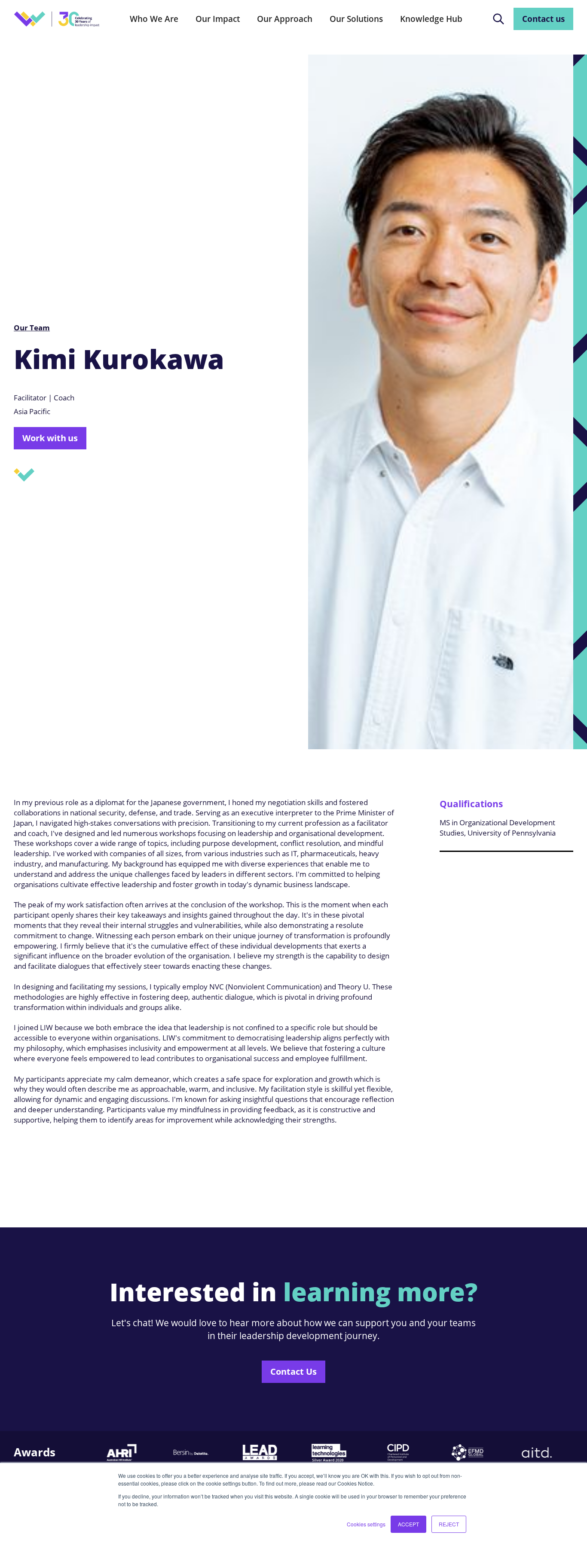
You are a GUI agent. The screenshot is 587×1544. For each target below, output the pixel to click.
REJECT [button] (449, 1524)
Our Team (32, 328)
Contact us (543, 18)
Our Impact (218, 18)
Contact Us (293, 1371)
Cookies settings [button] (366, 1524)
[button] (154, 19)
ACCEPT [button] (408, 1524)
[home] (57, 19)
